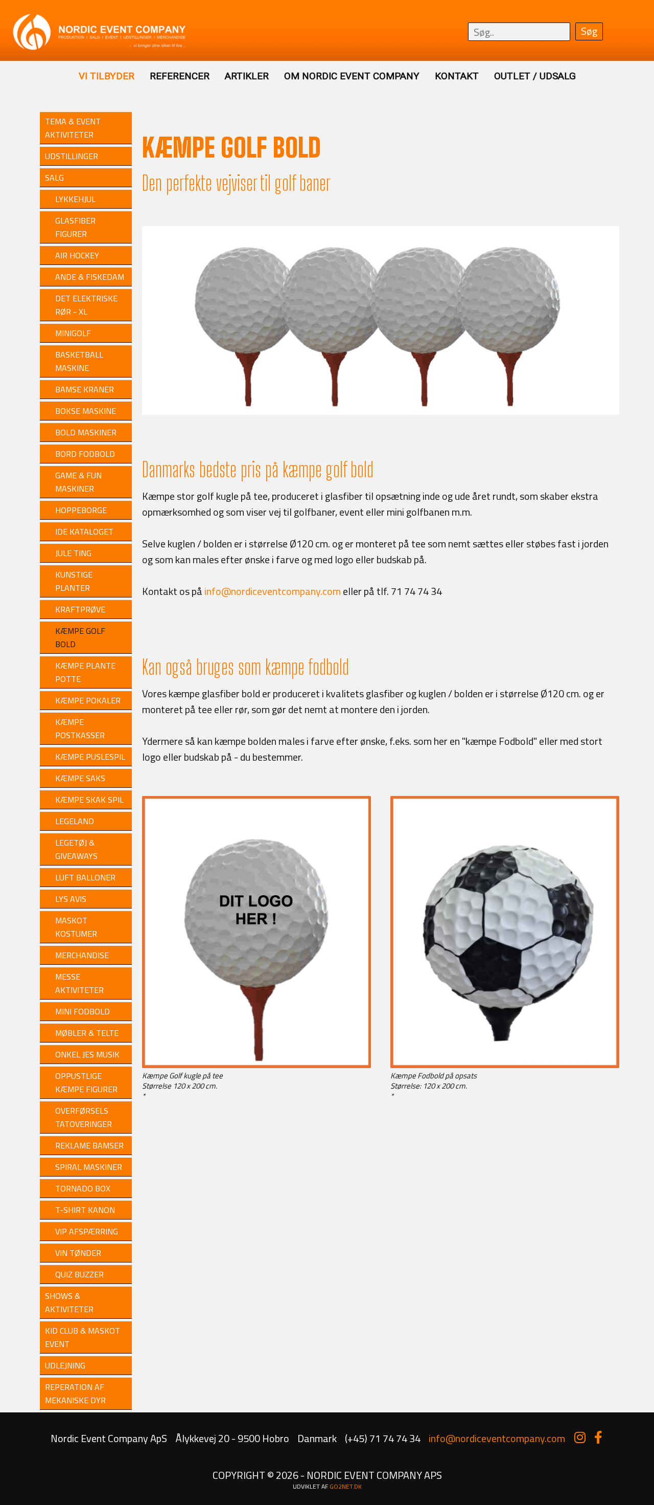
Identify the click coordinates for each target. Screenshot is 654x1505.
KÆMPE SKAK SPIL (89, 799)
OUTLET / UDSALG (535, 76)
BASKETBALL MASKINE (79, 361)
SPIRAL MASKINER (88, 1167)
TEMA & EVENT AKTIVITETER (73, 128)
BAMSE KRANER (84, 389)
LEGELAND (74, 821)
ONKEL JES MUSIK (87, 1054)
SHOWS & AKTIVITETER (69, 1302)
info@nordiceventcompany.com (272, 591)
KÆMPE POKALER (88, 700)
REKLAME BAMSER (89, 1145)
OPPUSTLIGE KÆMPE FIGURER (86, 1082)
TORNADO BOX (82, 1188)
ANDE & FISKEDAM (89, 277)
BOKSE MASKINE (85, 411)
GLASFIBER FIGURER (75, 227)
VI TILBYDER (106, 76)
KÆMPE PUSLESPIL (90, 756)
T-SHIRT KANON (85, 1210)
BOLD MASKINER (85, 432)
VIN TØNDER (78, 1253)
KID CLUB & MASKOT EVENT (82, 1337)
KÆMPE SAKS (80, 778)
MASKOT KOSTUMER (76, 927)
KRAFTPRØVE (80, 609)
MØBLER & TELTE (87, 1033)
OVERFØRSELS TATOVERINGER (83, 1117)
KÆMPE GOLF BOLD (80, 637)
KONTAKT (457, 76)
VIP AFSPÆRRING (86, 1231)
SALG (54, 177)
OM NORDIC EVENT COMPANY (351, 76)
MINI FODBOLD (82, 1011)
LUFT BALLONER (85, 877)
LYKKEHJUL (75, 199)
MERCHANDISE (82, 955)
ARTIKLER (247, 76)
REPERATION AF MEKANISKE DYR (75, 1393)
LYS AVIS (70, 899)
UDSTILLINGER (71, 156)
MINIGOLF (73, 333)
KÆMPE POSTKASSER (80, 728)
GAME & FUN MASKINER (78, 482)
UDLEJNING (65, 1365)
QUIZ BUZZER (79, 1274)
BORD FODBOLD (85, 454)
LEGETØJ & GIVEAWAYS (76, 849)
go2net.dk (346, 1486)
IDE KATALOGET (84, 531)
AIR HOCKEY (77, 255)
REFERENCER (179, 76)
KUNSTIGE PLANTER (73, 581)
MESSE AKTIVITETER (79, 983)
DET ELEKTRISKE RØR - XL (86, 305)
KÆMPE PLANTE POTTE (85, 672)
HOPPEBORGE (81, 510)
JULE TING (73, 553)
